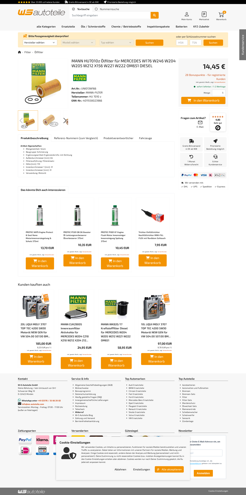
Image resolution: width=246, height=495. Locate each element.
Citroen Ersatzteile (137, 391)
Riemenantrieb (189, 409)
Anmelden (203, 473)
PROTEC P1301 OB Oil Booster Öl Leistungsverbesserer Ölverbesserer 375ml (77, 235)
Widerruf (79, 412)
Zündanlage (187, 421)
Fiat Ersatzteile (136, 394)
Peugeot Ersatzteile (138, 406)
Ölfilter (38, 52)
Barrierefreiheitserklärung (87, 421)
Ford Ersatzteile (136, 397)
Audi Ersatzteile (136, 385)
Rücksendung (81, 406)
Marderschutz (188, 403)
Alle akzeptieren (171, 469)
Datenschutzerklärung (85, 394)
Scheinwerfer (188, 415)
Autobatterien (188, 385)
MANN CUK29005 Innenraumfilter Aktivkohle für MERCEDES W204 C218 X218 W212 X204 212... (75, 332)
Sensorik (186, 418)
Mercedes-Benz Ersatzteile (141, 400)
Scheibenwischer (190, 412)
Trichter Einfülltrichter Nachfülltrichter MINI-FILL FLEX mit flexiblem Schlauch (152, 235)
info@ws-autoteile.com (33, 404)
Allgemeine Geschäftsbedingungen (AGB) (93, 385)
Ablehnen (120, 469)
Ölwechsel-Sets (189, 406)
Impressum (80, 403)
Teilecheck (80, 409)
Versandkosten (49, 255)
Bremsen (186, 391)
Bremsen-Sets (188, 394)
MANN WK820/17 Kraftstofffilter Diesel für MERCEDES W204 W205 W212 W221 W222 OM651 (116, 332)
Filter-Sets (187, 400)
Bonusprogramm (83, 391)
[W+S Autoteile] (41, 12)
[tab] (80, 9)
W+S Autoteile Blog (84, 415)
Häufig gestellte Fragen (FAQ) (88, 397)
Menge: (207, 92)
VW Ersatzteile (135, 418)
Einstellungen (141, 469)
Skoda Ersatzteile (137, 412)
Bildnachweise (81, 388)
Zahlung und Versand (85, 418)
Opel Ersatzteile (136, 403)
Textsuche (83, 9)
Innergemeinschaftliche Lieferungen (91, 400)
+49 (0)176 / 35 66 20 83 (49, 400)
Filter (27, 52)
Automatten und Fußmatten (195, 388)
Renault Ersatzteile (137, 409)
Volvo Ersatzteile (136, 415)
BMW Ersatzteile (136, 388)
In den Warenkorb (40, 263)
